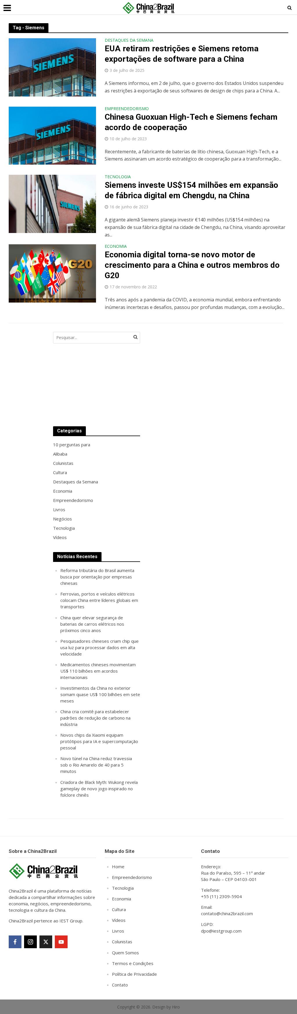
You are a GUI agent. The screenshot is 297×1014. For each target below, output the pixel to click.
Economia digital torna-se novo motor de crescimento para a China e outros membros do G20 (192, 265)
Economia (116, 246)
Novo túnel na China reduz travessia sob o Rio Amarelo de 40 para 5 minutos (96, 765)
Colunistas (122, 941)
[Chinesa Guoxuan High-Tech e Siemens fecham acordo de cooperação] (52, 135)
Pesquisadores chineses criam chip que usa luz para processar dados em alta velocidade (99, 647)
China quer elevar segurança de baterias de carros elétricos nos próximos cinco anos (92, 624)
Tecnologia (118, 177)
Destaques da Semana (129, 40)
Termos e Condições (132, 963)
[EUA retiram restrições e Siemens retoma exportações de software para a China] (52, 67)
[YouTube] (61, 941)
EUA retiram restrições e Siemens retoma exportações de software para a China (181, 54)
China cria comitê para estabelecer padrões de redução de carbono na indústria (95, 718)
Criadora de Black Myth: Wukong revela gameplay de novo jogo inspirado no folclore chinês (99, 788)
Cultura (119, 909)
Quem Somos (125, 952)
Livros (118, 931)
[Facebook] (15, 941)
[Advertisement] (192, 373)
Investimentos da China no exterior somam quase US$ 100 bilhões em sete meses (100, 694)
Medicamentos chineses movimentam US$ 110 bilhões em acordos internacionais (98, 671)
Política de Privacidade (134, 974)
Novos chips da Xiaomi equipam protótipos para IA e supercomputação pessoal (99, 741)
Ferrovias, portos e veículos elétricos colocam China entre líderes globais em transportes (99, 600)
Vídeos (119, 920)
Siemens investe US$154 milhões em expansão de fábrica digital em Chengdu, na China (191, 190)
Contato (120, 985)
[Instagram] (30, 941)
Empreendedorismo (127, 109)
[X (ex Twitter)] (45, 941)
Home (118, 866)
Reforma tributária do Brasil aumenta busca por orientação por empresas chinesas (97, 576)
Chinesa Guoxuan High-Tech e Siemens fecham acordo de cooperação (191, 122)
